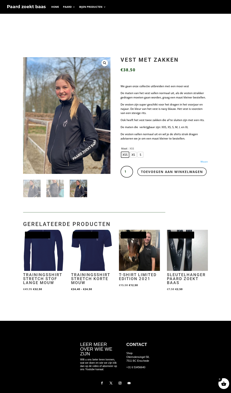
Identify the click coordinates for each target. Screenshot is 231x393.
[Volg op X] (111, 383)
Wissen (204, 161)
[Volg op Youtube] (129, 383)
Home (55, 7)
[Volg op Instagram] (120, 383)
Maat (124, 148)
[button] (104, 63)
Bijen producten (90, 7)
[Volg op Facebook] (102, 383)
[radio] (125, 154)
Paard (67, 7)
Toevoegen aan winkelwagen (172, 172)
